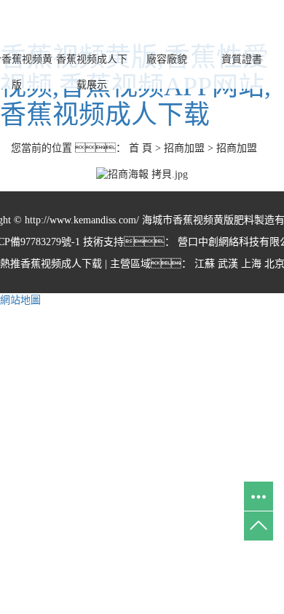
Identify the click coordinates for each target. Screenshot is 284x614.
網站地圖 (20, 300)
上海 (251, 263)
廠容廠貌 (166, 59)
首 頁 (140, 148)
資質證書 (241, 59)
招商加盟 (184, 148)
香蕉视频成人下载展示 (91, 72)
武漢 (228, 263)
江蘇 (204, 263)
